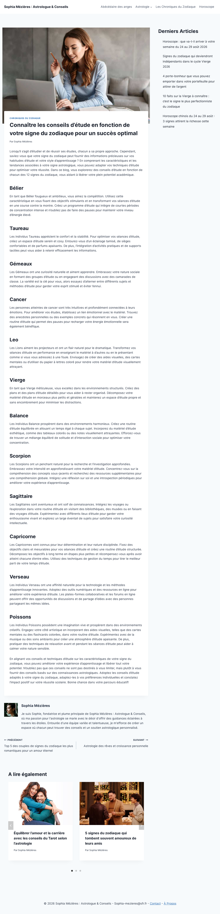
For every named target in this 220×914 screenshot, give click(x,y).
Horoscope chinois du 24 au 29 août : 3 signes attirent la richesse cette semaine (189, 121)
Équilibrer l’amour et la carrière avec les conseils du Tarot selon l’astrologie (40, 838)
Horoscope (206, 6)
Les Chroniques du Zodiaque (176, 6)
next (141, 825)
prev (10, 825)
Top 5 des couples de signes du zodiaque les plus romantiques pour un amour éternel (38, 745)
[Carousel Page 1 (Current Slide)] (72, 871)
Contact (155, 903)
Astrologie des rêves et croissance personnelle (116, 743)
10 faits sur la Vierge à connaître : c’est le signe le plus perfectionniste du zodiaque (187, 101)
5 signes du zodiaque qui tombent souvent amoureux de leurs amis (110, 838)
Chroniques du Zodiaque (25, 118)
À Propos (170, 903)
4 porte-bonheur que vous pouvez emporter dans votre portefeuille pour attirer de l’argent (189, 81)
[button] (151, 7)
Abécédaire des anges (116, 6)
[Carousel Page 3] (80, 871)
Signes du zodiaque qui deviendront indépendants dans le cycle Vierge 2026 (188, 61)
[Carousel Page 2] (76, 871)
